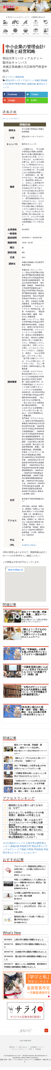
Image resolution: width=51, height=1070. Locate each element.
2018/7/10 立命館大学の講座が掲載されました (25, 951)
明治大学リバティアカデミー (19, 80)
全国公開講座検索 (25, 1041)
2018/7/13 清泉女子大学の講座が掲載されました (25, 945)
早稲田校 (38, 849)
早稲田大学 (25, 846)
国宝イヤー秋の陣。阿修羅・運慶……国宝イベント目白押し (34, 614)
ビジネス (10, 76)
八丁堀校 (21, 849)
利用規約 (38, 1049)
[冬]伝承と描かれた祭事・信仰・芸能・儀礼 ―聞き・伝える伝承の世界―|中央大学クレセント (34, 710)
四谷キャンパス (17, 843)
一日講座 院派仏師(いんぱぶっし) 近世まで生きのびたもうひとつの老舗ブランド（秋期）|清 (35, 670)
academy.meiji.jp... (29, 544)
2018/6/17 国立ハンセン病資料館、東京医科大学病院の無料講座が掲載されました (25, 965)
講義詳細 (19, 76)
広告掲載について (36, 1047)
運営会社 (12, 1047)
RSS (30, 1049)
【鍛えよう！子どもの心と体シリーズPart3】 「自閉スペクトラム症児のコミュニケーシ (34, 633)
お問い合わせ (22, 1047)
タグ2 (6, 843)
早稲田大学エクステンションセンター (25, 851)
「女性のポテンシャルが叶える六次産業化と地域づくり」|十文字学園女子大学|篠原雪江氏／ (34, 690)
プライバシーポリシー (18, 1049)
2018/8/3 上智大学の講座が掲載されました (24, 939)
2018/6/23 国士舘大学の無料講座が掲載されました (25, 957)
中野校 (30, 849)
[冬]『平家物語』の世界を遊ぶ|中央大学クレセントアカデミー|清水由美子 (34, 652)
